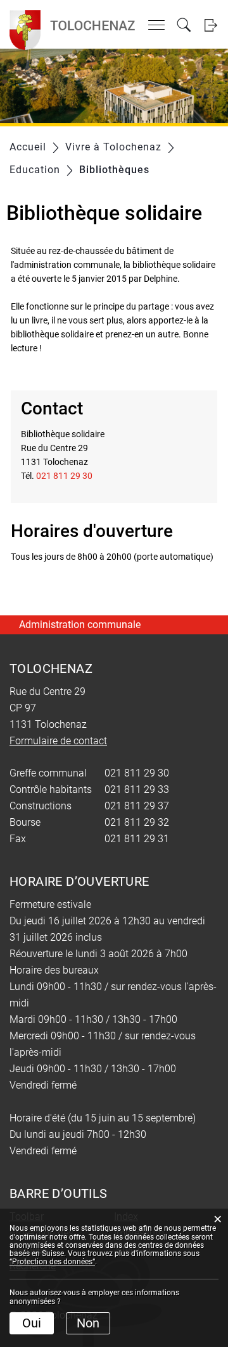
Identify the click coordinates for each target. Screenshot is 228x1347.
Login (210, 25)
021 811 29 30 (64, 476)
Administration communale (80, 625)
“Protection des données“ (52, 1261)
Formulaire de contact (58, 741)
